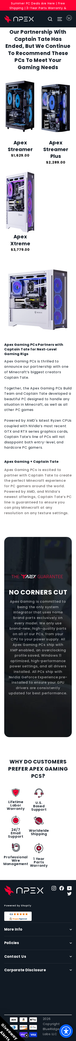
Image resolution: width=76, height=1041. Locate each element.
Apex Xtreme (20, 240)
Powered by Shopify (17, 905)
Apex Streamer (20, 146)
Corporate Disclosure (25, 970)
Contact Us (15, 956)
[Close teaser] (26, 1035)
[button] (12, 1028)
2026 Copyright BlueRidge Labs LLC (51, 1026)
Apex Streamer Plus (55, 149)
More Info (13, 929)
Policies (11, 942)
